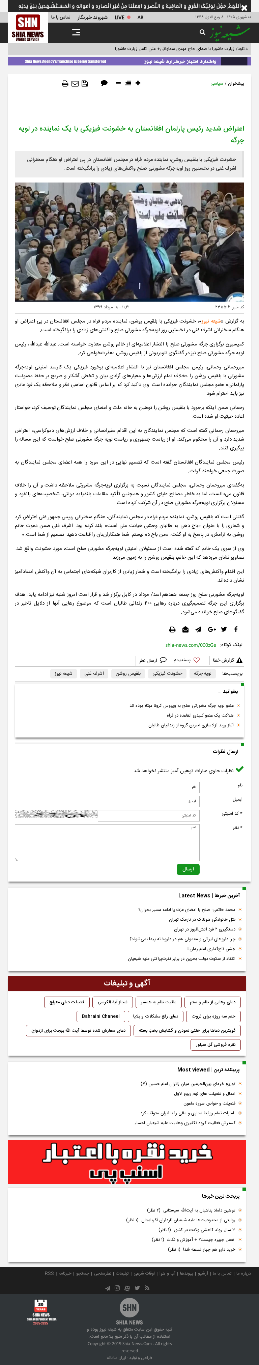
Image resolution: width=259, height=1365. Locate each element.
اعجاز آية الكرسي (112, 1002)
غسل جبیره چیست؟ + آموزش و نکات (193, 1240)
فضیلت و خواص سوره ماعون (209, 1103)
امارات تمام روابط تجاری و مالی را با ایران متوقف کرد (187, 1113)
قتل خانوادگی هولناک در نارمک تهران (202, 919)
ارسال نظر (149, 661)
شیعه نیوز (211, 321)
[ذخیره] (85, 83)
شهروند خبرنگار (93, 17)
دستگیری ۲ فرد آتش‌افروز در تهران (204, 929)
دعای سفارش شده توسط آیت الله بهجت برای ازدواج (78, 1030)
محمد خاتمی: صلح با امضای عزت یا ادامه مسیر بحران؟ (186, 910)
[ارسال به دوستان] (75, 83)
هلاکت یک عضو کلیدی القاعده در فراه (200, 715)
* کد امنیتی (232, 813)
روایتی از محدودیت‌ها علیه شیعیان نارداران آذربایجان (180, 1220)
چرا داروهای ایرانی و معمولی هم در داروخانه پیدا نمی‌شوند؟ (182, 939)
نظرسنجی (102, 1273)
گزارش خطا (223, 661)
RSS (49, 1273)
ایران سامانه (116, 1358)
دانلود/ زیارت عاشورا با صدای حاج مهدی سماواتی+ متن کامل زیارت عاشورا (181, 49)
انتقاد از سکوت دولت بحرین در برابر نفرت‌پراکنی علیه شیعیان (181, 959)
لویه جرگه (202, 674)
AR (140, 17)
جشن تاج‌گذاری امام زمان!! (210, 949)
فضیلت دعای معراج (67, 1002)
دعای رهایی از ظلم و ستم (212, 1002)
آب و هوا (167, 1273)
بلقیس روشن (128, 674)
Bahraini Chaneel (101, 1016)
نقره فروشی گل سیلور (215, 1045)
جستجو (82, 1273)
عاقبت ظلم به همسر (158, 1002)
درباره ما (243, 1273)
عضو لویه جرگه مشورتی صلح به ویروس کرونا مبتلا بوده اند (182, 705)
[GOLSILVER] (127, 1162)
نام (240, 785)
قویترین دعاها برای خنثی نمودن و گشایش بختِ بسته (187, 1030)
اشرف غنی (94, 674)
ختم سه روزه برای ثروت (213, 1016)
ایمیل (237, 799)
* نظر (237, 828)
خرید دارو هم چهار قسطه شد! (201, 1249)
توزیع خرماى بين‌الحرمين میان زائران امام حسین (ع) (188, 1084)
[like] (190, 661)
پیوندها (186, 1273)
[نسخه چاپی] (65, 83)
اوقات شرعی (144, 1273)
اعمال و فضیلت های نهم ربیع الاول (204, 1093)
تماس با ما (60, 17)
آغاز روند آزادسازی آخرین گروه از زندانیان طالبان (191, 725)
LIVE (119, 18)
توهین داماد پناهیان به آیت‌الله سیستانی (191, 1210)
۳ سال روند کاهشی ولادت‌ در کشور (197, 1230)
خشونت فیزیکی (167, 674)
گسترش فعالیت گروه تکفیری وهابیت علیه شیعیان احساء (185, 1123)
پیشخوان (236, 83)
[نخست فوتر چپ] (42, 1312)
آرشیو (203, 1273)
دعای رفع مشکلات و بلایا (155, 1016)
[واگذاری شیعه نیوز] (129, 60)
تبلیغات (122, 1273)
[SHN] (28, 27)
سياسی (216, 83)
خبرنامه (65, 1273)
